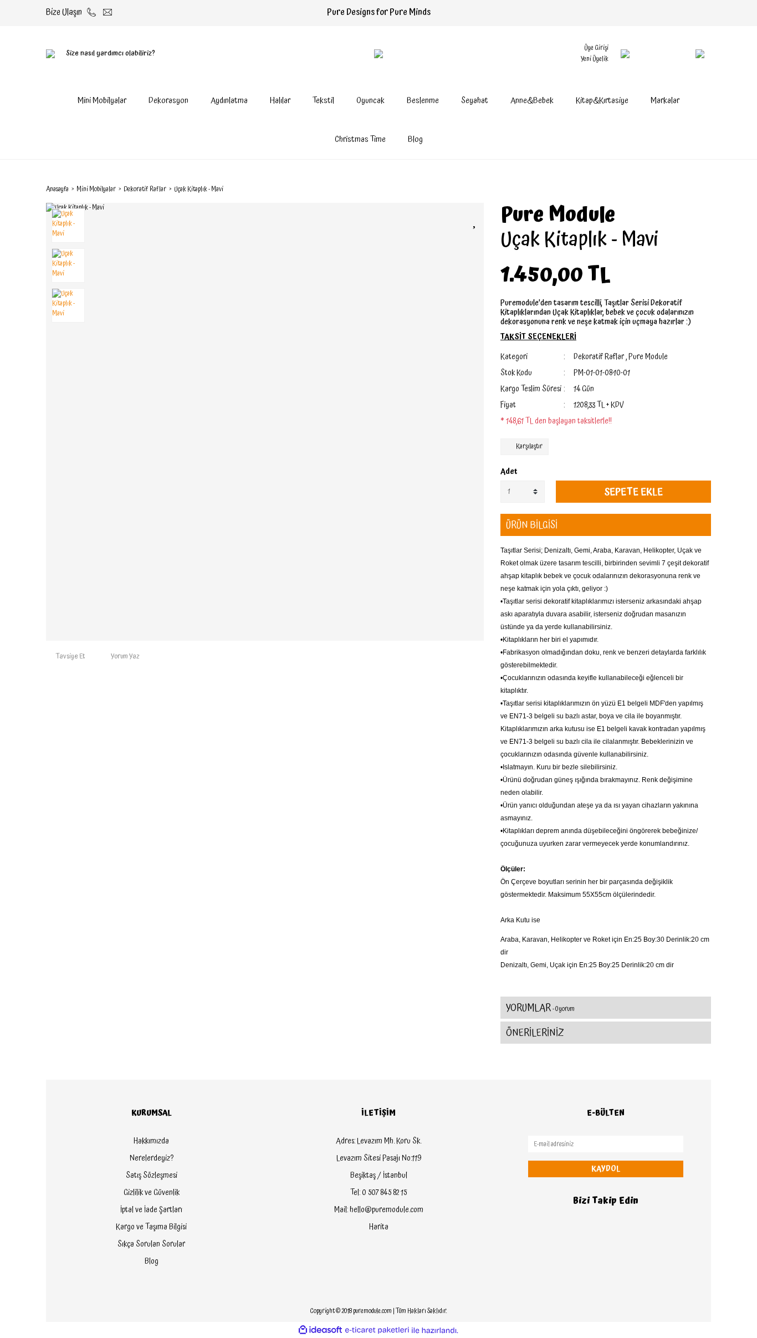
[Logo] (378, 54)
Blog (415, 139)
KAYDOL (605, 1169)
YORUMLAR (540, 1008)
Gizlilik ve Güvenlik (152, 1193)
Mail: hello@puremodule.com (378, 1210)
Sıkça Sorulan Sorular (151, 1244)
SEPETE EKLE (633, 492)
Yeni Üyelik (594, 59)
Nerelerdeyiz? (151, 1158)
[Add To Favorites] (475, 220)
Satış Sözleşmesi (151, 1176)
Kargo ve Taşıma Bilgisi (151, 1227)
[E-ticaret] (377, 1330)
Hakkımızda (151, 1141)
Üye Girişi (596, 48)
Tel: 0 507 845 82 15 (378, 1193)
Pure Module (557, 215)
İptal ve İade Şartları (151, 1210)
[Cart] (678, 54)
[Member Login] (625, 54)
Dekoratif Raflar (599, 357)
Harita (378, 1227)
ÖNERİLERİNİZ (535, 1033)
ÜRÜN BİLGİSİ (531, 525)
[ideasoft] (320, 1330)
